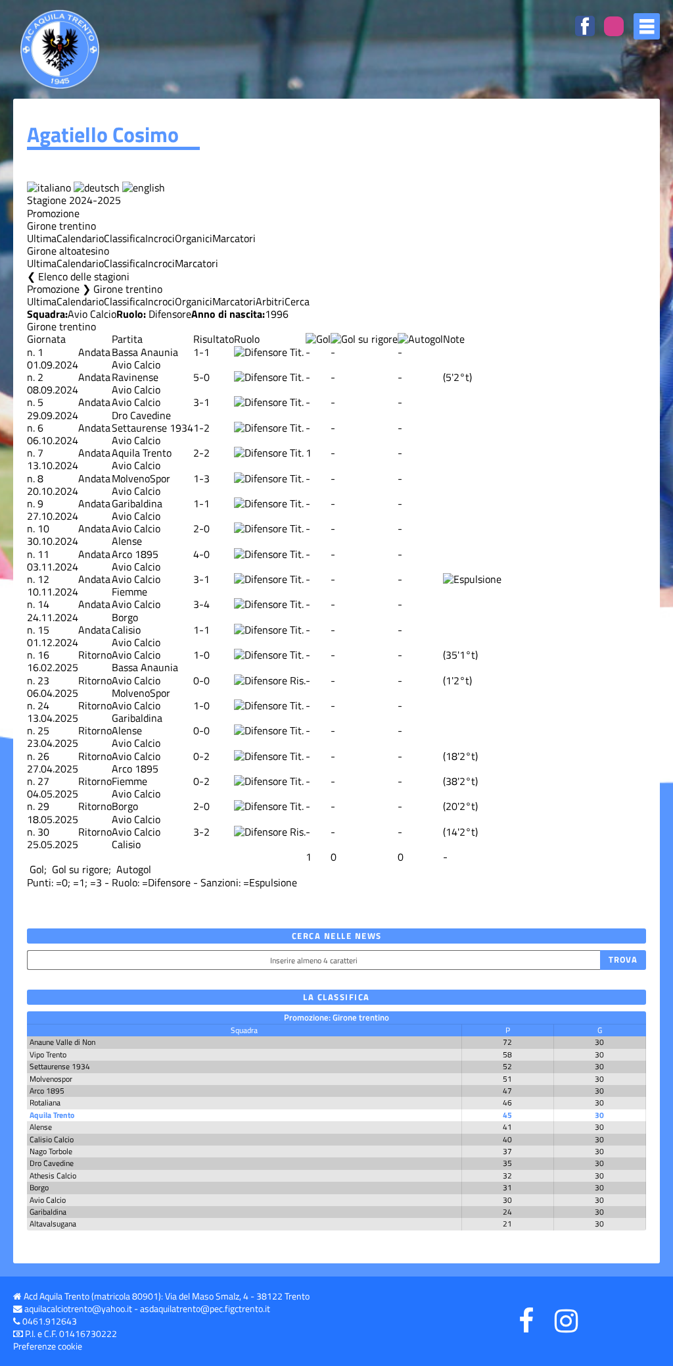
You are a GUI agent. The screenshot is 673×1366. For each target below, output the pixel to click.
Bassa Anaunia (145, 352)
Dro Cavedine (141, 415)
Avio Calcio (92, 314)
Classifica (124, 238)
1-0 (201, 655)
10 (43, 528)
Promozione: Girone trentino (336, 1017)
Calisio (126, 630)
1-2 (201, 428)
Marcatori (234, 238)
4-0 (201, 554)
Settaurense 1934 (152, 428)
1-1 (201, 352)
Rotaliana (45, 1102)
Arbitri (270, 301)
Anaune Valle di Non (62, 1042)
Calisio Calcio (52, 1139)
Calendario (80, 238)
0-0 (201, 680)
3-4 (201, 604)
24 (43, 705)
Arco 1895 (135, 554)
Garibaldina (137, 503)
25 (43, 730)
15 (43, 630)
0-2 (201, 756)
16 (43, 655)
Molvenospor (51, 1079)
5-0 (201, 377)
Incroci (160, 238)
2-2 (201, 453)
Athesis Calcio (53, 1175)
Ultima (42, 238)
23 (43, 680)
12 (43, 579)
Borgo (125, 617)
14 (43, 604)
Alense (127, 541)
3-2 (201, 832)
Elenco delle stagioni (83, 276)
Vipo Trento (48, 1054)
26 (43, 756)
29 (43, 806)
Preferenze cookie (47, 1346)
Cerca (297, 301)
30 (43, 832)
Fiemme (129, 591)
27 (43, 781)
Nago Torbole (51, 1151)
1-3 (201, 478)
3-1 (201, 402)
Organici (193, 238)
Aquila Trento (142, 453)
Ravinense (135, 377)
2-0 (201, 528)
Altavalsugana (53, 1223)
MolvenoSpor (141, 478)
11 (43, 554)
